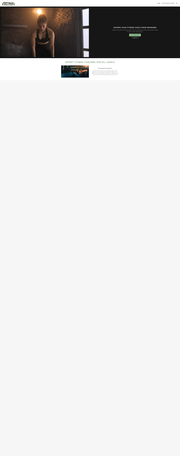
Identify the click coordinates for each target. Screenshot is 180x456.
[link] (8, 3)
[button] (177, 3)
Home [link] (158, 3)
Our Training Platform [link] (168, 3)
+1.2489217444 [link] (135, 38)
